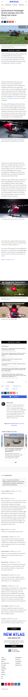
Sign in (5, 480)
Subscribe (14, 646)
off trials (15, 96)
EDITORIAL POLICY (5, 663)
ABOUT (2, 661)
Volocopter (4, 57)
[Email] (15, 22)
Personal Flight (17, 386)
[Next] (24, 447)
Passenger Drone (9, 259)
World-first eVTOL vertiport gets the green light (13, 449)
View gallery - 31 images (14, 50)
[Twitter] (5, 22)
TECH (2, 4)
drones (7, 388)
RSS (2, 676)
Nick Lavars (10, 402)
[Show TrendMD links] (25, 381)
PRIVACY (3, 672)
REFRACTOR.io (18, 665)
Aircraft (3, 8)
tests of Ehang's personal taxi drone (13, 98)
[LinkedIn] (7, 22)
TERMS (2, 670)
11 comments (15, 396)
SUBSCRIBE (3, 659)
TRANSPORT (21, 4)
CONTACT (3, 674)
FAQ (2, 678)
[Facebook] (2, 22)
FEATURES (3, 665)
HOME (2, 657)
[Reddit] (10, 22)
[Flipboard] (13, 22)
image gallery (6, 254)
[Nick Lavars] (3, 404)
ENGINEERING (8, 4)
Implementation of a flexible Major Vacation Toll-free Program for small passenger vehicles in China (14, 349)
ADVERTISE (3, 669)
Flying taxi (15, 388)
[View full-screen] (26, 27)
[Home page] (14, 2)
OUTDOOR (14, 4)
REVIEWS (3, 667)
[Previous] (3, 447)
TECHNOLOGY (18, 661)
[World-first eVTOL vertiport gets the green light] (14, 440)
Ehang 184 (16, 55)
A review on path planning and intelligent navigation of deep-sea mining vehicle (13, 364)
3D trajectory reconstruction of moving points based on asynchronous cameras (12, 360)
